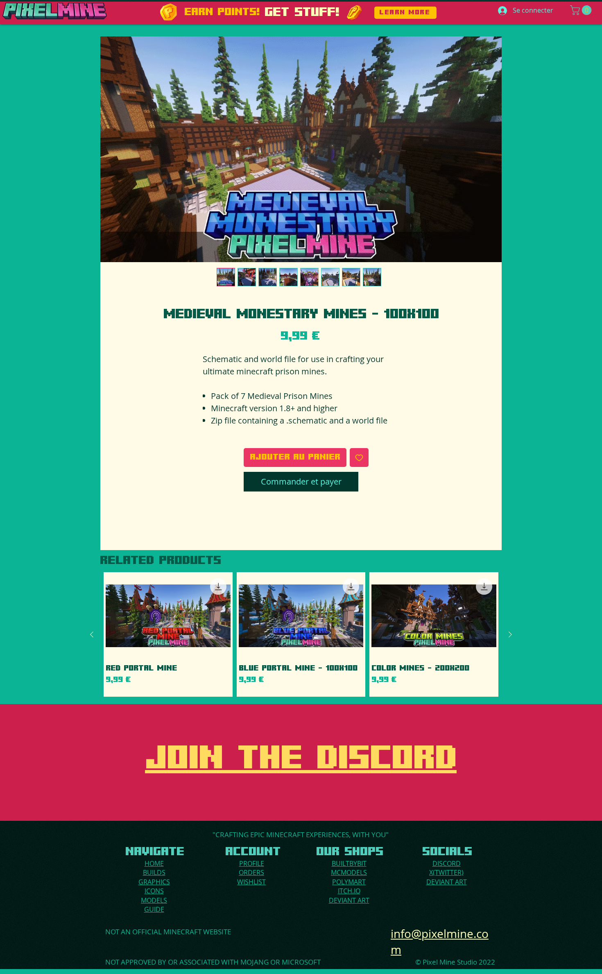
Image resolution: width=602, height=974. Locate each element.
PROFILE (251, 863)
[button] (582, 10)
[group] (301, 634)
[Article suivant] (510, 634)
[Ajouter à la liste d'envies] (359, 457)
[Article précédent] (92, 634)
